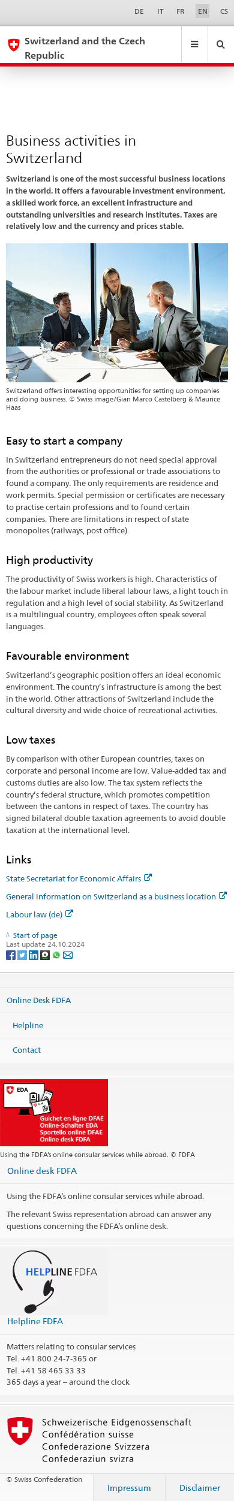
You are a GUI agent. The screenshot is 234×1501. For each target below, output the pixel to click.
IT (160, 11)
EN (203, 11)
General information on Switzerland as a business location (111, 896)
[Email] (68, 954)
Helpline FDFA (35, 1321)
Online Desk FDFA (39, 1000)
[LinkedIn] (34, 954)
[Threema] (46, 954)
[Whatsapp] (57, 954)
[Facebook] (11, 954)
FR (180, 11)
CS (224, 11)
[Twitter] (23, 954)
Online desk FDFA (42, 1170)
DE (139, 11)
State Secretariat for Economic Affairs (73, 878)
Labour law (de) (34, 914)
